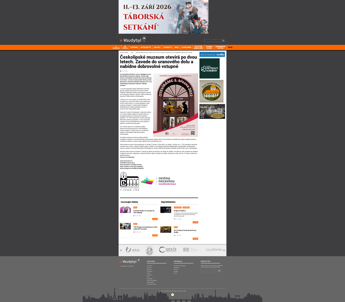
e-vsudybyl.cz (123, 266)
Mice (177, 47)
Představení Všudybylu (180, 265)
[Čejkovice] (211, 91)
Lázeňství (167, 47)
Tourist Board (209, 47)
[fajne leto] (212, 111)
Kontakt (176, 271)
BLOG (230, 47)
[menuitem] (116, 47)
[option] (133, 249)
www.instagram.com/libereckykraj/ (132, 168)
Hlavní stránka (124, 52)
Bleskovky (176, 267)
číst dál (155, 219)
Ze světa (125, 47)
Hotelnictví (146, 47)
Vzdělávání (186, 47)
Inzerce (176, 269)
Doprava (134, 47)
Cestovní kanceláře (198, 47)
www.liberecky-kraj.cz (127, 163)
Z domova (116, 47)
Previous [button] (121, 250)
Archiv (175, 273)
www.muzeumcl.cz (126, 161)
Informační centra (220, 47)
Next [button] (224, 250)
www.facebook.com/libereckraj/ (131, 165)
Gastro (157, 47)
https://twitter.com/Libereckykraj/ (131, 166)
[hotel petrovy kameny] (209, 68)
